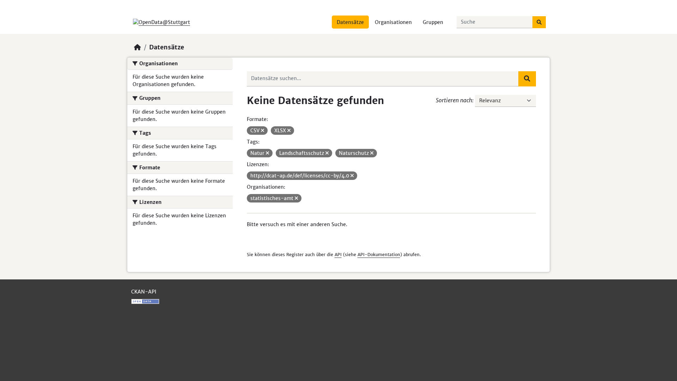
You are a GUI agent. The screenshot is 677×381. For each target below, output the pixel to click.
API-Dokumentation (379, 254)
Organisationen (393, 22)
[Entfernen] (262, 130)
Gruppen (433, 22)
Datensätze (350, 22)
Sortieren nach (454, 100)
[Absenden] (539, 22)
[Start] (137, 47)
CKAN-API (143, 292)
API (338, 254)
